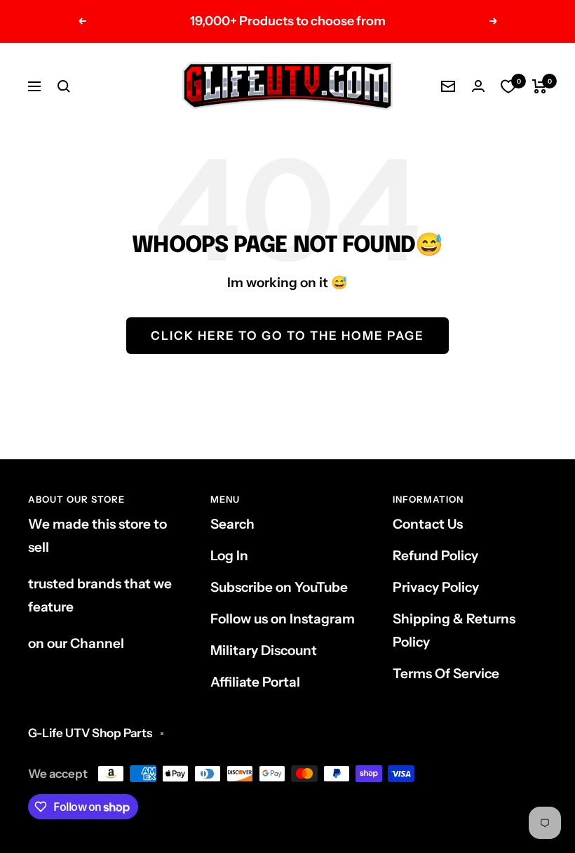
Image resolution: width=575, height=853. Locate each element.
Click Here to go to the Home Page (287, 336)
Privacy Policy (436, 587)
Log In (229, 556)
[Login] (478, 86)
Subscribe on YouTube (279, 587)
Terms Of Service (446, 674)
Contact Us (428, 524)
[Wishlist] (508, 86)
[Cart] (539, 86)
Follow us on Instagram (282, 619)
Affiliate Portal (255, 682)
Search (232, 524)
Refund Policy (435, 556)
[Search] (64, 86)
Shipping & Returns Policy (454, 630)
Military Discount (263, 650)
